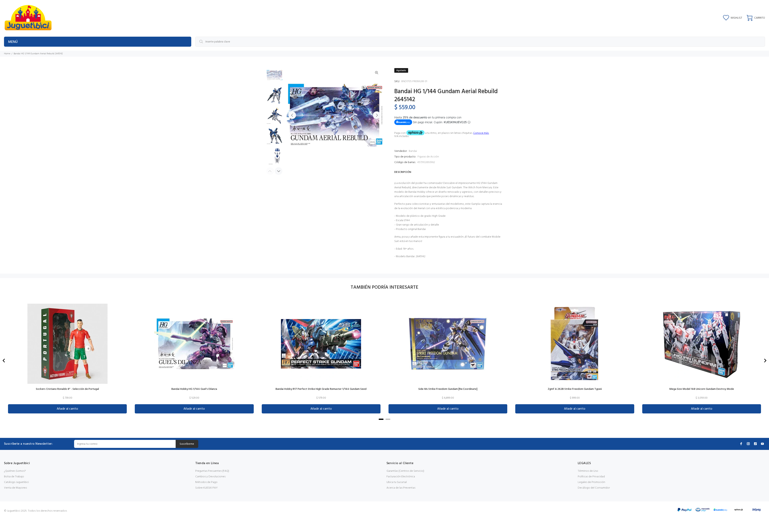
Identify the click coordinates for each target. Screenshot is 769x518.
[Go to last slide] (4, 361)
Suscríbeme (187, 444)
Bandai (413, 151)
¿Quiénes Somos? (15, 471)
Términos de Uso (588, 471)
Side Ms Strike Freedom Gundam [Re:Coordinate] (447, 389)
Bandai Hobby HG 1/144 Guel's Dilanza (194, 389)
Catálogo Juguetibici (16, 482)
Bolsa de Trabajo (14, 476)
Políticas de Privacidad (591, 476)
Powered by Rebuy (384, 425)
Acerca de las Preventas (401, 488)
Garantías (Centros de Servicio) (405, 471)
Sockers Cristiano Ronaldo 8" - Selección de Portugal (67, 389)
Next (376, 115)
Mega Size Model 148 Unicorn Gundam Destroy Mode (701, 389)
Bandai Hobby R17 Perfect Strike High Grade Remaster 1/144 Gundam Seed (321, 389)
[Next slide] (765, 361)
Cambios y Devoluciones (210, 476)
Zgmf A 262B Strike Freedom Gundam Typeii (575, 389)
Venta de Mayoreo (15, 488)
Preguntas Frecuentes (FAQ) (212, 471)
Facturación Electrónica (401, 476)
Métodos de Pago (206, 482)
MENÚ (13, 42)
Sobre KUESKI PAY (206, 488)
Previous (292, 115)
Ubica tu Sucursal (397, 482)
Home (7, 54)
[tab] (381, 419)
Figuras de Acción (428, 156)
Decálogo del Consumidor (594, 488)
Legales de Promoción (591, 482)
